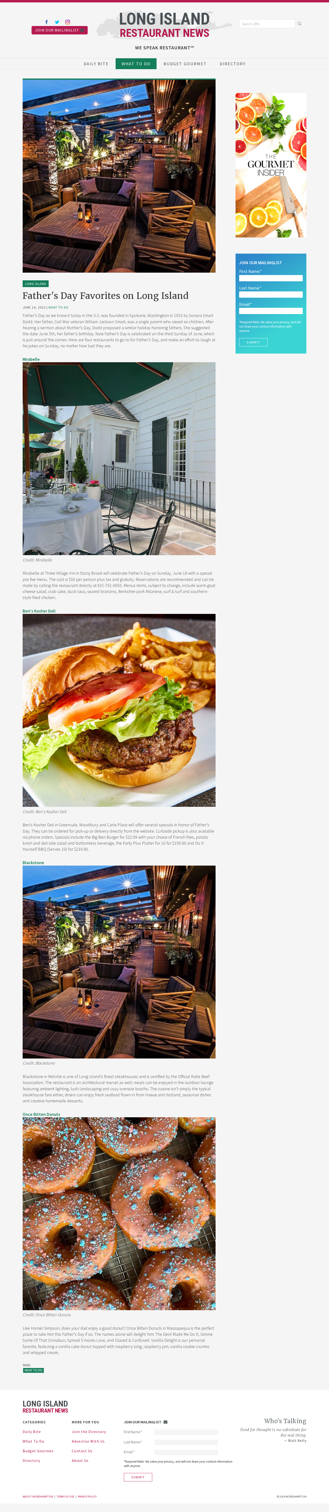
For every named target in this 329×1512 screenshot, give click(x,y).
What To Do (136, 63)
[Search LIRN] (268, 23)
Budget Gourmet (185, 63)
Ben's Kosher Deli (39, 611)
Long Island (35, 284)
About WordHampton (38, 1496)
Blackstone (33, 862)
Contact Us (82, 1450)
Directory (233, 63)
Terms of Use (65, 1496)
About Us (80, 1460)
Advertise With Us (88, 1441)
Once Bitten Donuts (41, 1114)
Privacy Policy (87, 1496)
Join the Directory (89, 1431)
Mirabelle (31, 359)
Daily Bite (96, 63)
